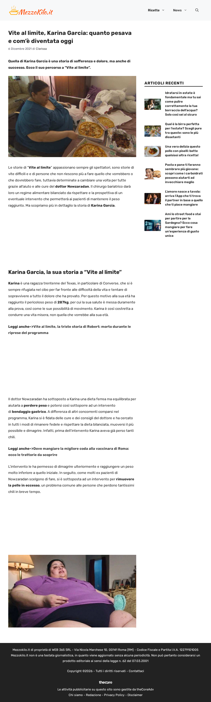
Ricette (153, 10)
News (177, 10)
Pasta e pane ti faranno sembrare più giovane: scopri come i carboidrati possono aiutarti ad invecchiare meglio (184, 173)
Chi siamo (76, 695)
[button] (197, 10)
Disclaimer (135, 695)
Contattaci (136, 671)
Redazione (93, 695)
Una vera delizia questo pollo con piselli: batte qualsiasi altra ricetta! (182, 151)
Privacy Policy (114, 695)
